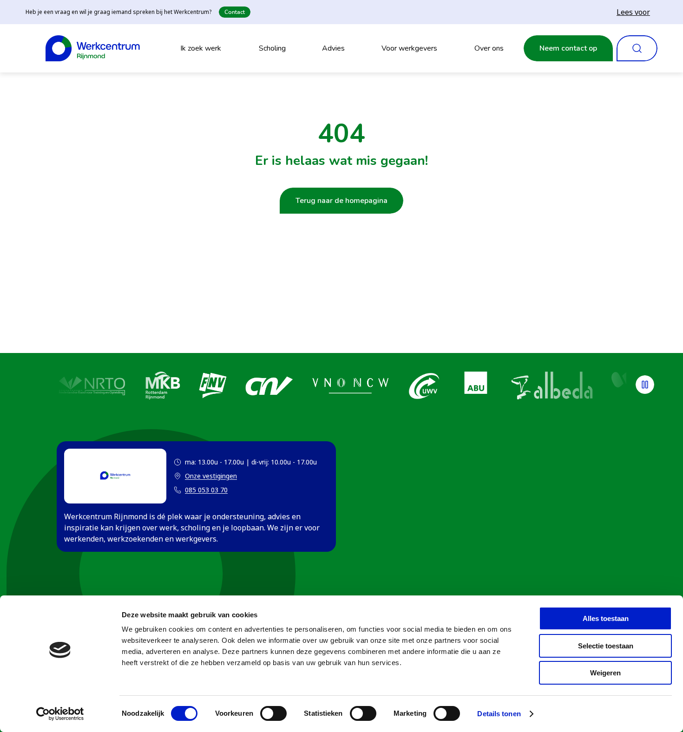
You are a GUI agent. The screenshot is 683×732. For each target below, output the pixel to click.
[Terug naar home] (93, 48)
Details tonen (498, 714)
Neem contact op (568, 48)
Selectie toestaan (605, 646)
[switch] (273, 713)
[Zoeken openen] (637, 48)
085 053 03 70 (206, 489)
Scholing (272, 48)
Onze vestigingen (205, 476)
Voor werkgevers (409, 48)
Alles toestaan (606, 618)
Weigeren (605, 673)
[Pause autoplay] (645, 384)
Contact (234, 12)
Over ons (489, 48)
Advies (333, 48)
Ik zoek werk (200, 48)
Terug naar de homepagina (341, 201)
